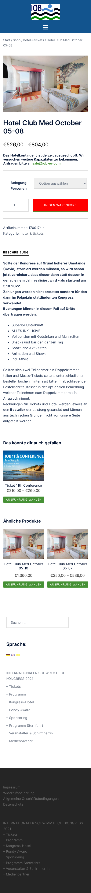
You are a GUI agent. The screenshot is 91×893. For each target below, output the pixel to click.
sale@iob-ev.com (46, 163)
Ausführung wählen (24, 499)
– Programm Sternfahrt (24, 725)
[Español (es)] (18, 655)
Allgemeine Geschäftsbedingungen (31, 798)
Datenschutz (13, 804)
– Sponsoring (16, 718)
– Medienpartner (19, 741)
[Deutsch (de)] (8, 655)
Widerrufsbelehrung (18, 793)
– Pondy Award (18, 710)
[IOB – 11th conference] (45, 12)
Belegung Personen (19, 186)
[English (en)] (13, 655)
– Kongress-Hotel (20, 702)
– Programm (16, 694)
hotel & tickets (33, 40)
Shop (17, 40)
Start (6, 40)
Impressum (12, 787)
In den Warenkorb (60, 205)
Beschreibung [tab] (16, 252)
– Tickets (13, 686)
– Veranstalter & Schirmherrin (29, 733)
